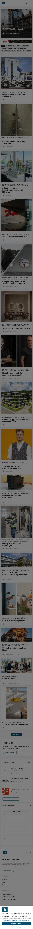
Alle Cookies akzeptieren (16, 923)
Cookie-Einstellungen (16, 927)
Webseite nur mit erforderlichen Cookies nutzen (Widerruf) (16, 920)
